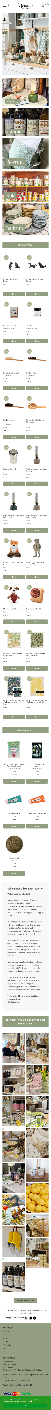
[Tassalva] (29, 303)
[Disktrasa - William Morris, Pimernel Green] (29, 631)
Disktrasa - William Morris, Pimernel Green (35, 654)
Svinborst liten (31, 373)
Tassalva (29, 326)
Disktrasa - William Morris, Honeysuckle (12, 654)
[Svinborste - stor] (6, 398)
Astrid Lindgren (8, 1338)
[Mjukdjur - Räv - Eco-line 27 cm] (6, 540)
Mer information (26, 1401)
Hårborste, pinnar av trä (11, 373)
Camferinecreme (14, 813)
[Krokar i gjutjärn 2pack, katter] (6, 257)
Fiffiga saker (7, 1345)
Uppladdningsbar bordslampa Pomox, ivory (36, 516)
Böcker (5, 1341)
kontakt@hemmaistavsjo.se (18, 1310)
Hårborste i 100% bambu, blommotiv (35, 421)
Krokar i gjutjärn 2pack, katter (11, 280)
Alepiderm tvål (14, 858)
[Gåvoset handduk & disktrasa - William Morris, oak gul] (29, 678)
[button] (13, 1048)
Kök (4, 1348)
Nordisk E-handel (25, 1313)
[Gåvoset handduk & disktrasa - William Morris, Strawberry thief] (6, 678)
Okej (25, 1405)
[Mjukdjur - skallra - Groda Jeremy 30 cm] (29, 540)
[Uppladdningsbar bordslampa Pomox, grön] (6, 493)
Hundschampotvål (9, 326)
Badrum (5, 1331)
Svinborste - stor (9, 420)
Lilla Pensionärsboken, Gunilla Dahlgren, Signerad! (14, 765)
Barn (4, 1335)
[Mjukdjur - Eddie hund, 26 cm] (6, 587)
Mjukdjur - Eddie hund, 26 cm (13, 609)
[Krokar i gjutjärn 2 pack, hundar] (29, 257)
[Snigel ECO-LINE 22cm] (29, 587)
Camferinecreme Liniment (37, 813)
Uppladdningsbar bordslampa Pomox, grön (13, 516)
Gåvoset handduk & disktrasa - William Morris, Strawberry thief (13, 702)
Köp (14, 294)
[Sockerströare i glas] (6, 447)
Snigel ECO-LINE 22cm (34, 609)
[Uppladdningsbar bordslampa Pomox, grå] (29, 447)
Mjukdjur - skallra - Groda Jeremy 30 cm (35, 563)
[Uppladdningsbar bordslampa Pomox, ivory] (29, 493)
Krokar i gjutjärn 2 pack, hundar (34, 280)
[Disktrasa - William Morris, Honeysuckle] (6, 631)
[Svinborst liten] (29, 351)
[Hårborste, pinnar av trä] (6, 351)
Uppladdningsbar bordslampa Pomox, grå (36, 470)
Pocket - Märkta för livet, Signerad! (37, 765)
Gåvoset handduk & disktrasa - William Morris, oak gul (36, 701)
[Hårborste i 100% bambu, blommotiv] (29, 398)
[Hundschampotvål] (6, 303)
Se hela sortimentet (25, 1301)
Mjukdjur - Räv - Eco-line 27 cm (13, 563)
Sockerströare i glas (10, 469)
